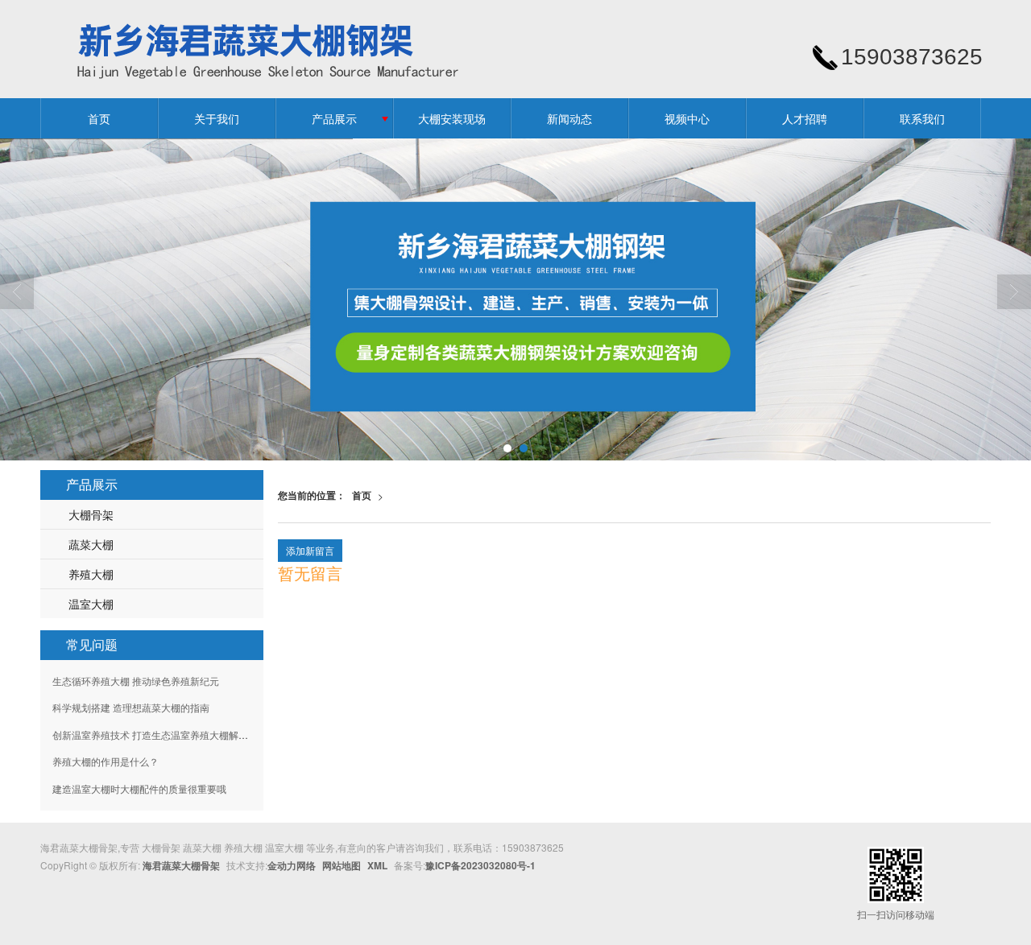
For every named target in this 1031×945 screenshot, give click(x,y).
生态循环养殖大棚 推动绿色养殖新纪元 (135, 680)
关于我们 (216, 118)
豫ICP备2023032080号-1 (480, 865)
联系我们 (922, 118)
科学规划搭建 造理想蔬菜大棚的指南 (130, 707)
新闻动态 (569, 118)
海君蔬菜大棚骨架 (181, 865)
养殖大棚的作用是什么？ (105, 761)
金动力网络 (291, 865)
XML (377, 865)
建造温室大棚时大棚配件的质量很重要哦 (139, 788)
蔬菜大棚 (91, 544)
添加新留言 (310, 550)
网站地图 (341, 865)
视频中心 (687, 118)
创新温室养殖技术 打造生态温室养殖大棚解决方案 (159, 734)
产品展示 (334, 118)
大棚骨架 (91, 514)
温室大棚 (91, 604)
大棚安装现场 (452, 118)
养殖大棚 (91, 574)
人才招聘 (804, 118)
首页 (99, 118)
